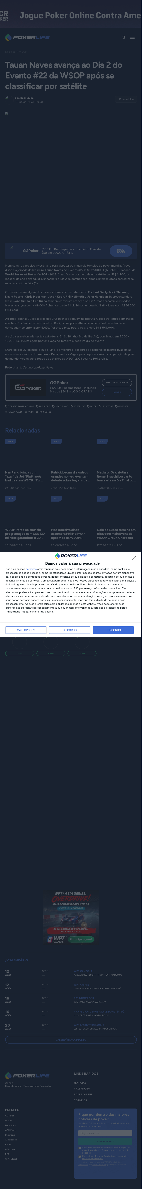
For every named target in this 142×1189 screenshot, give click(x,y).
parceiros (31, 569)
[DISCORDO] (135, 559)
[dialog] (71, 594)
